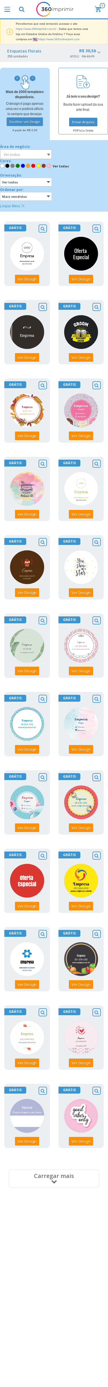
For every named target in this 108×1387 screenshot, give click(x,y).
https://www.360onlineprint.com (58, 39)
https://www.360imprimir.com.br (36, 28)
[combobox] (26, 154)
